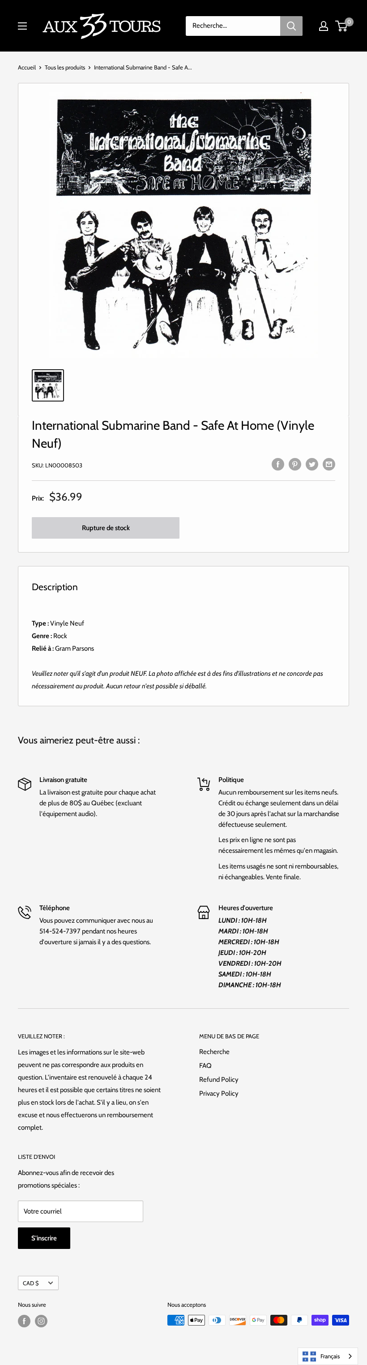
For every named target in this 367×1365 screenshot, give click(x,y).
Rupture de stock (106, 528)
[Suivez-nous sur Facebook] (24, 1321)
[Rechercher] (291, 26)
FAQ (205, 1066)
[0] (341, 26)
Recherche (214, 1052)
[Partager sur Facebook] (278, 464)
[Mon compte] (323, 26)
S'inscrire (44, 1238)
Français (330, 1356)
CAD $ (30, 1283)
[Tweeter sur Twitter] (312, 464)
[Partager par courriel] (329, 464)
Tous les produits (65, 67)
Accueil (27, 67)
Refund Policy (219, 1080)
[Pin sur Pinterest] (295, 464)
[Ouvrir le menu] (22, 26)
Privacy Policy (219, 1093)
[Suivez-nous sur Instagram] (41, 1321)
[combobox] (328, 1356)
